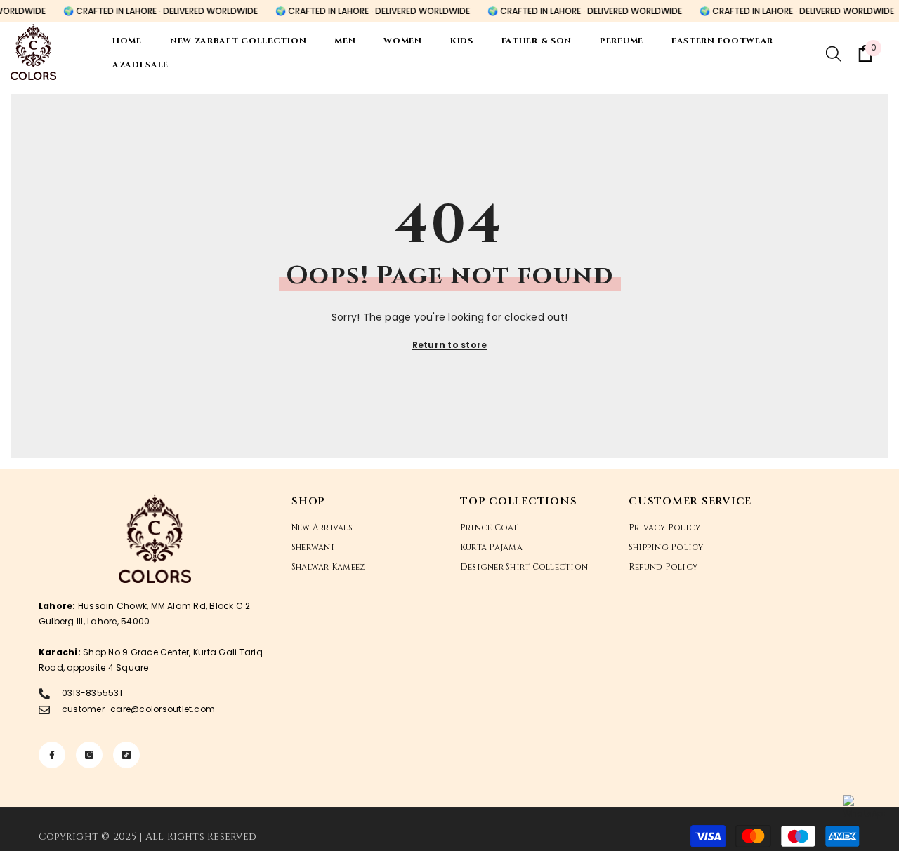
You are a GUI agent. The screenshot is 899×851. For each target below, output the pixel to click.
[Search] (833, 53)
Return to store (449, 345)
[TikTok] (126, 755)
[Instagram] (89, 755)
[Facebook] (52, 755)
